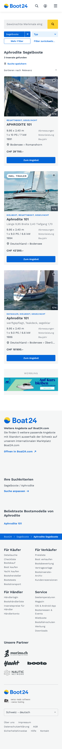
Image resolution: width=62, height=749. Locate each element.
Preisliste (40, 555)
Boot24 (8, 536)
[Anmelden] (46, 5)
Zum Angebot (31, 160)
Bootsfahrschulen (45, 622)
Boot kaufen (11, 567)
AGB (35, 726)
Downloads (41, 630)
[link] (27, 34)
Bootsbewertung (44, 563)
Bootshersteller (12, 575)
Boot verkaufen (43, 559)
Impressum (24, 722)
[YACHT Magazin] (12, 663)
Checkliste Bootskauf (10, 561)
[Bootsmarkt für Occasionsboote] (16, 6)
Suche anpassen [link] (14, 491)
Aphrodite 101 (18, 219)
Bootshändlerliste (14, 601)
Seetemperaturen (45, 597)
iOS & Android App (45, 605)
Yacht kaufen (11, 571)
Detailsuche (10, 555)
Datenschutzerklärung (16, 726)
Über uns (9, 722)
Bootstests (10, 580)
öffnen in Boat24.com (18, 451)
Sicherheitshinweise (15, 731)
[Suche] (37, 6)
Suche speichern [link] (16, 63)
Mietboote (40, 618)
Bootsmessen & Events (43, 612)
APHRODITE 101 (19, 124)
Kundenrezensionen (46, 580)
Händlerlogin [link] (11, 597)
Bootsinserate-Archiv (43, 574)
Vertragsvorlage (43, 567)
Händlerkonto (11, 613)
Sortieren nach (12, 70)
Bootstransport (12, 584)
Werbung (40, 626)
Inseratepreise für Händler (14, 607)
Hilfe (33, 731)
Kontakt (44, 731)
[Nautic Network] (14, 673)
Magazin (39, 601)
